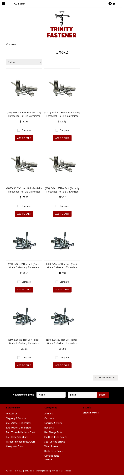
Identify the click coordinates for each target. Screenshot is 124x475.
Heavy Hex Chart (14, 446)
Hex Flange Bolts (53, 432)
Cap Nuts (49, 418)
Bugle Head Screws (54, 451)
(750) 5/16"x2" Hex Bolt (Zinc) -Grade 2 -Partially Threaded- (24, 265)
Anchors (48, 413)
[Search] (15, 3)
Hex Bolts (49, 427)
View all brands (91, 412)
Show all (48, 459)
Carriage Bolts (51, 455)
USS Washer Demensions (18, 422)
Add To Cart (24, 138)
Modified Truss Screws (55, 436)
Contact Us (11, 413)
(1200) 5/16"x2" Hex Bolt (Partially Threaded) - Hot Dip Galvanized (62, 114)
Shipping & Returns (16, 418)
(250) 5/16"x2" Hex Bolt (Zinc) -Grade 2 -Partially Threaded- (24, 341)
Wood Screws (51, 446)
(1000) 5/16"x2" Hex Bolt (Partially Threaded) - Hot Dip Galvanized (24, 190)
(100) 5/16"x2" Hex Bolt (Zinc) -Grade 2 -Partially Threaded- (62, 341)
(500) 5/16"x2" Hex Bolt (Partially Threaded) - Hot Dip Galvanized (62, 190)
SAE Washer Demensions (18, 427)
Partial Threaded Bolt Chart (20, 441)
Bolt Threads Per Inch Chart (20, 432)
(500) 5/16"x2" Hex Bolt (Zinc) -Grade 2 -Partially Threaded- (62, 265)
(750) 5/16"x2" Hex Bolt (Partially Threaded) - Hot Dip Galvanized (24, 114)
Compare (26, 130)
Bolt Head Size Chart (17, 436)
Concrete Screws (53, 422)
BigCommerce (66, 471)
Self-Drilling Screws (54, 441)
